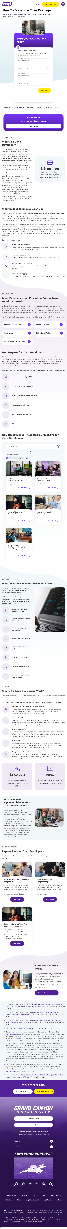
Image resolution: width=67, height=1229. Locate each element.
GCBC (19, 1200)
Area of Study (21, 73)
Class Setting (21, 66)
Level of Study (21, 58)
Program (20, 81)
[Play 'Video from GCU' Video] (33, 1168)
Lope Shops (8, 1200)
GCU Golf (59, 1200)
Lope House (48, 1200)
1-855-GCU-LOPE (33, 1118)
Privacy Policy (37, 1221)
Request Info (51, 4)
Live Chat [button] (35, 1125)
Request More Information (47, 993)
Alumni (24, 1195)
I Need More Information (44, 1091)
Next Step (44, 90)
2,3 (15, 603)
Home (5, 14)
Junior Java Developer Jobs (27, 1028)
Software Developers (13, 1034)
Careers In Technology (43, 14)
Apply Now (36, 4)
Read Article (17, 899)
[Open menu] (63, 4)
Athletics (34, 1195)
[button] (33, 60)
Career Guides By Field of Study (21, 14)
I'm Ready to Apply (22, 1091)
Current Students (11, 1195)
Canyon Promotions (32, 1200)
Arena (44, 1195)
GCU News (54, 1195)
